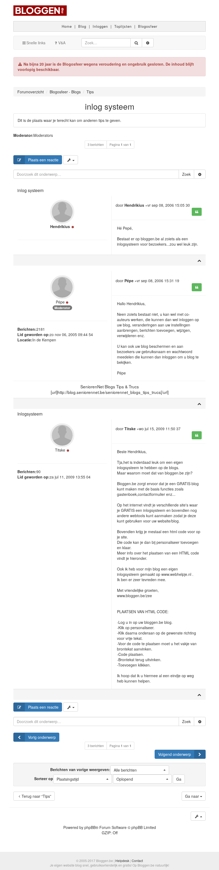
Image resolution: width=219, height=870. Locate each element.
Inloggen (100, 26)
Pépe (60, 302)
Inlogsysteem (29, 414)
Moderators (43, 135)
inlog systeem (109, 106)
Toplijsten (123, 26)
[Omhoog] (199, 260)
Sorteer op (56, 778)
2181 (40, 329)
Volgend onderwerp (174, 754)
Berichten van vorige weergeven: (93, 769)
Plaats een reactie (43, 159)
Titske (60, 450)
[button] (139, 770)
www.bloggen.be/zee (134, 595)
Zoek (186, 174)
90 (38, 471)
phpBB (90, 827)
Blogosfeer (147, 26)
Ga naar (192, 796)
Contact (137, 860)
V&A (61, 42)
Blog (82, 26)
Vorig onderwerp (42, 737)
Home (67, 26)
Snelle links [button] (35, 42)
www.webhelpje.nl (176, 574)
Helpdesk (122, 860)
